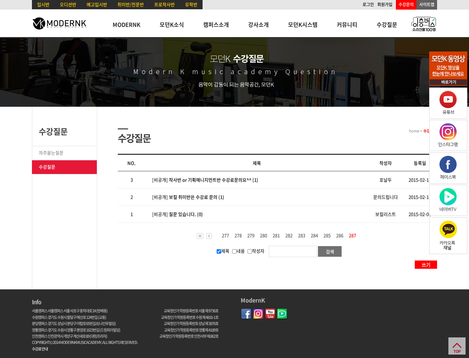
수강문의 (406, 4)
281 (276, 235)
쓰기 (426, 264)
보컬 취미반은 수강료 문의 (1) (196, 197)
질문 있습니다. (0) (186, 214)
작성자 (258, 250)
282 (289, 235)
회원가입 (384, 4)
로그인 (368, 4)
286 (339, 235)
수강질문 (387, 24)
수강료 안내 (40, 349)
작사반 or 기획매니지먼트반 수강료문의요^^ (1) (213, 179)
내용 (241, 250)
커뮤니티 (347, 24)
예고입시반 (97, 4)
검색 (330, 251)
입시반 (43, 4)
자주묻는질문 (51, 152)
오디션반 (68, 4)
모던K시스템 (303, 24)
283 (301, 235)
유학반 (191, 4)
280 (263, 235)
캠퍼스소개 (216, 24)
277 (225, 235)
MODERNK (126, 24)
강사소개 (258, 24)
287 (352, 236)
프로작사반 (164, 4)
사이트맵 (426, 4)
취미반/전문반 (130, 4)
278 (238, 235)
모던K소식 (172, 24)
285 (327, 235)
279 (250, 235)
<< (200, 236)
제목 (225, 250)
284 (314, 235)
